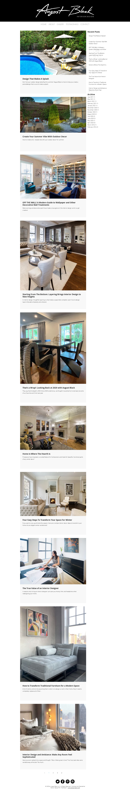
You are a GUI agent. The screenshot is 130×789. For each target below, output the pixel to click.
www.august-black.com (74, 788)
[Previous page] (44, 773)
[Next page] (61, 773)
